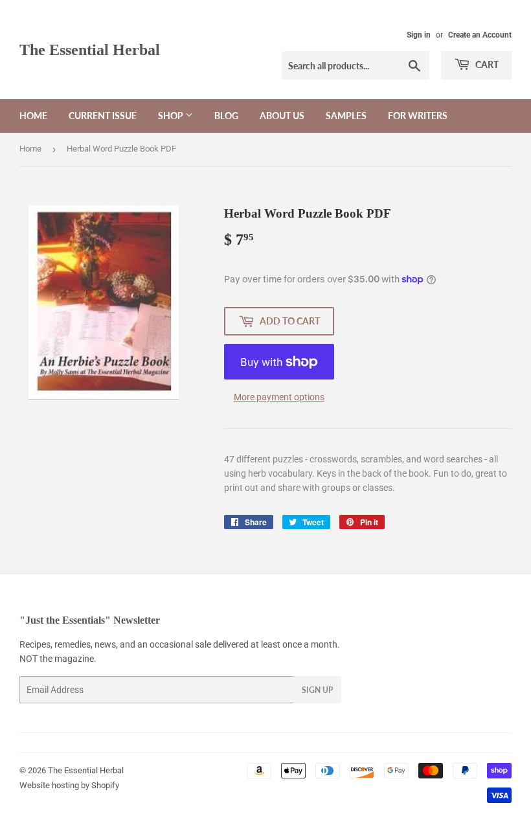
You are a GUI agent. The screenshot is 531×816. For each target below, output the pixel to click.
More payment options (279, 397)
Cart (486, 64)
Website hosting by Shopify (69, 785)
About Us (282, 115)
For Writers (417, 115)
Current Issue (103, 115)
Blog (226, 115)
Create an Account (480, 35)
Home (33, 115)
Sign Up (317, 690)
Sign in (419, 35)
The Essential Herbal (89, 49)
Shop (171, 115)
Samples (346, 115)
